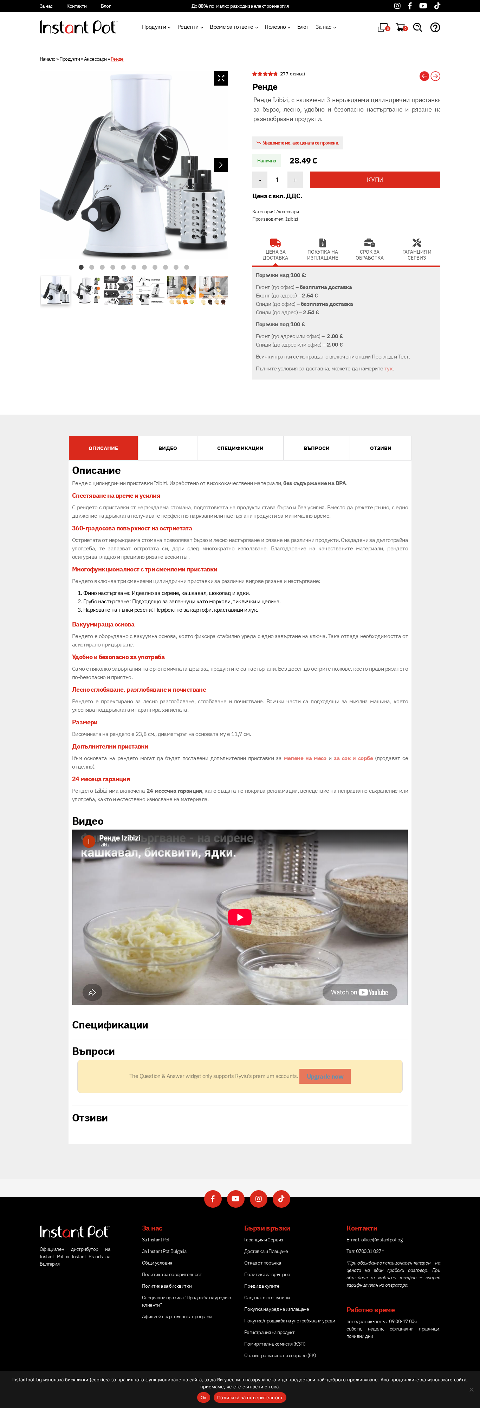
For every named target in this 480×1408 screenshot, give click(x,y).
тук (388, 368)
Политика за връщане (267, 1274)
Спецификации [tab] (240, 448)
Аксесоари (95, 59)
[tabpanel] (134, 165)
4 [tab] (112, 267)
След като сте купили (267, 1297)
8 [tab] (154, 267)
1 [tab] (81, 267)
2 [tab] (91, 267)
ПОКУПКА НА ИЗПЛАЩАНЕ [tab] (322, 255)
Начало (47, 59)
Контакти (76, 6)
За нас (46, 6)
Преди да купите (261, 1286)
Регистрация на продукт (269, 1332)
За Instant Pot (156, 1239)
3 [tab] (102, 267)
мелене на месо (306, 758)
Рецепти (188, 26)
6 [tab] (133, 267)
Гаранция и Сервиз (263, 1239)
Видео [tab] (167, 448)
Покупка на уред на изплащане (276, 1309)
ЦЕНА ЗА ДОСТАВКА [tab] (275, 255)
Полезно (275, 26)
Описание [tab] (103, 448)
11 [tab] (186, 267)
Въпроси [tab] (317, 448)
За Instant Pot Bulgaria (164, 1251)
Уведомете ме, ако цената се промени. (300, 143)
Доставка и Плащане (266, 1251)
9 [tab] (165, 267)
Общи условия (157, 1263)
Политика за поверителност (172, 1274)
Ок (204, 1397)
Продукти (154, 26)
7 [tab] (144, 267)
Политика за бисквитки (167, 1286)
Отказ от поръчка (262, 1263)
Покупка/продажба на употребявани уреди (289, 1321)
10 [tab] (176, 267)
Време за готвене (231, 26)
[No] (471, 1389)
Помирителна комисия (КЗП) (274, 1344)
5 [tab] (123, 267)
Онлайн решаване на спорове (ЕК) (280, 1355)
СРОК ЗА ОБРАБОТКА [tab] (370, 255)
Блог (106, 6)
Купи (375, 180)
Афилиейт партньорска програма (177, 1316)
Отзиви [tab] (380, 448)
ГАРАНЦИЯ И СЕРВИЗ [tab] (417, 255)
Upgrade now (325, 1076)
